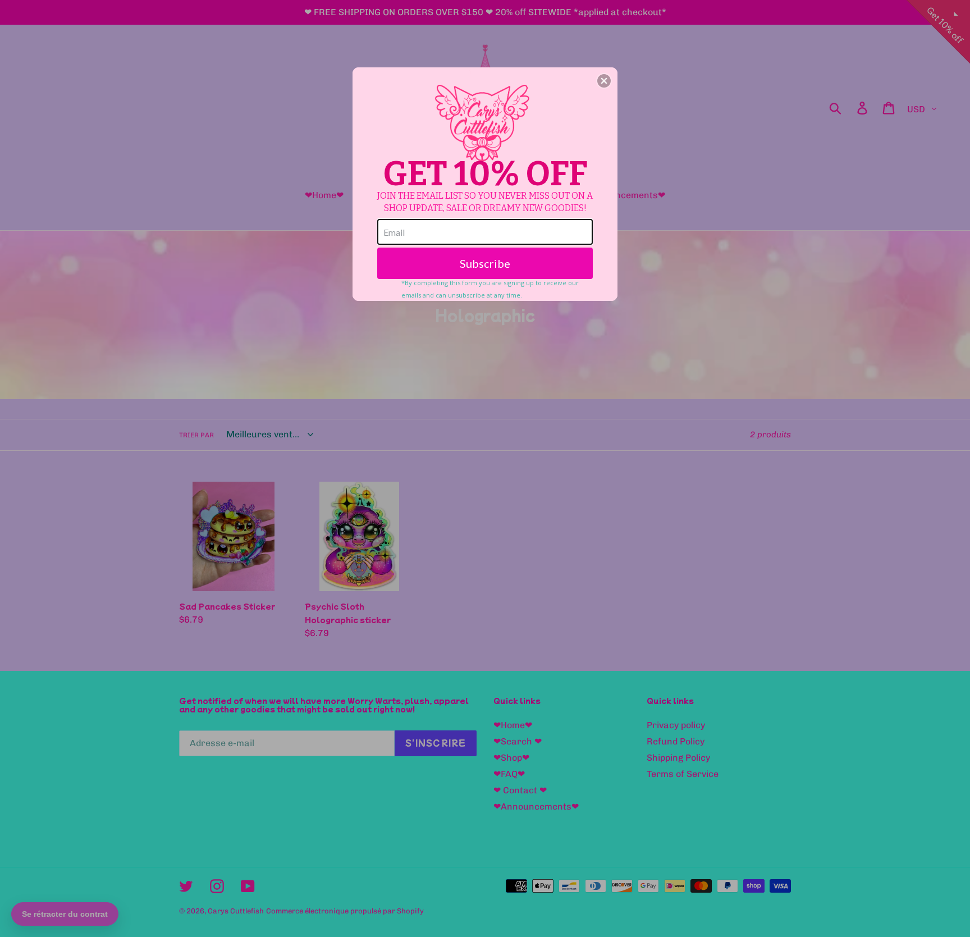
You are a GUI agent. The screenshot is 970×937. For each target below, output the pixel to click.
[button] (604, 81)
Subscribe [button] (485, 263)
